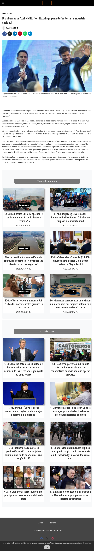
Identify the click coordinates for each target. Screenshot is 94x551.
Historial (53, 522)
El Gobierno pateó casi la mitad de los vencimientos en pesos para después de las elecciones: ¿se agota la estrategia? (23, 369)
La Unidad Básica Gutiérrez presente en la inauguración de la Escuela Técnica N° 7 (24, 217)
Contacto (41, 522)
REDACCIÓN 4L (12, 28)
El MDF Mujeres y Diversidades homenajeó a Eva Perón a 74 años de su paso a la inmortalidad (70, 217)
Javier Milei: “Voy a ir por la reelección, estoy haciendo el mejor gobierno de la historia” (23, 411)
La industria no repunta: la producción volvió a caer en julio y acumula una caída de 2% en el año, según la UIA (24, 453)
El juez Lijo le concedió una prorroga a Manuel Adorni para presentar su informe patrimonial (71, 495)
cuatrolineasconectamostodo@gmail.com (47, 530)
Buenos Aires (7, 13)
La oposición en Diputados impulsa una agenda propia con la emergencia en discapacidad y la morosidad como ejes (70, 453)
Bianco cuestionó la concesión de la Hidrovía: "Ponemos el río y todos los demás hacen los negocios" (23, 260)
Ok (47, 547)
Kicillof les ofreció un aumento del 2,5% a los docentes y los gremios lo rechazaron (23, 304)
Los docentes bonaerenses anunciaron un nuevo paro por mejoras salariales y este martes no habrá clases (70, 304)
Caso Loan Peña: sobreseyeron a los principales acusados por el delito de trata (24, 495)
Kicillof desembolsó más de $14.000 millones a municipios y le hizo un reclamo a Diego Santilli (70, 260)
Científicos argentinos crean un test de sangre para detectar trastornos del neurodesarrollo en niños (71, 411)
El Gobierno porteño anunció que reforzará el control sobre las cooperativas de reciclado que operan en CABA (70, 369)
